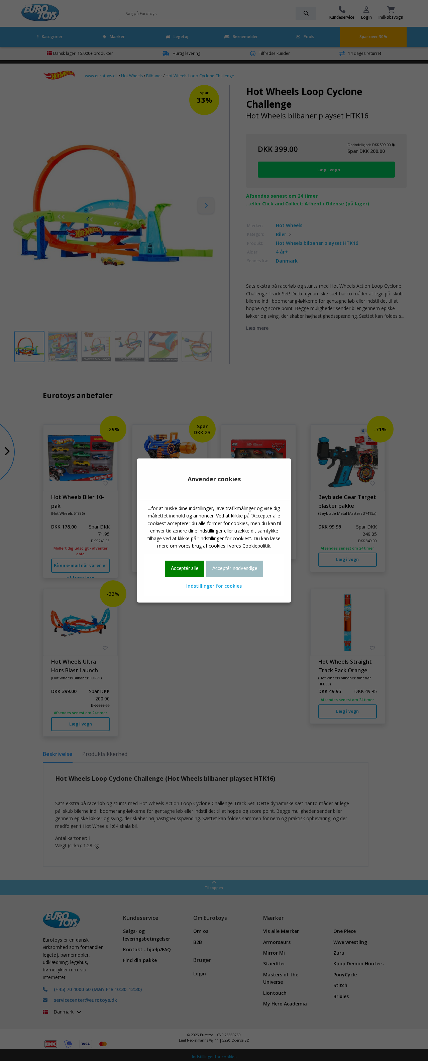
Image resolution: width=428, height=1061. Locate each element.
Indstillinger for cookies (214, 586)
